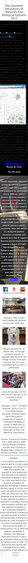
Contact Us (14, 279)
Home (15, 555)
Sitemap (15, 553)
